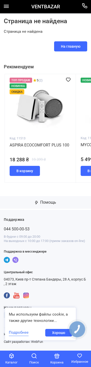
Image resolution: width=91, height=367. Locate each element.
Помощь (47, 202)
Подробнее (19, 332)
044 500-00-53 (17, 229)
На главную (70, 46)
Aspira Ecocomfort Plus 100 (39, 145)
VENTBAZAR (45, 7)
